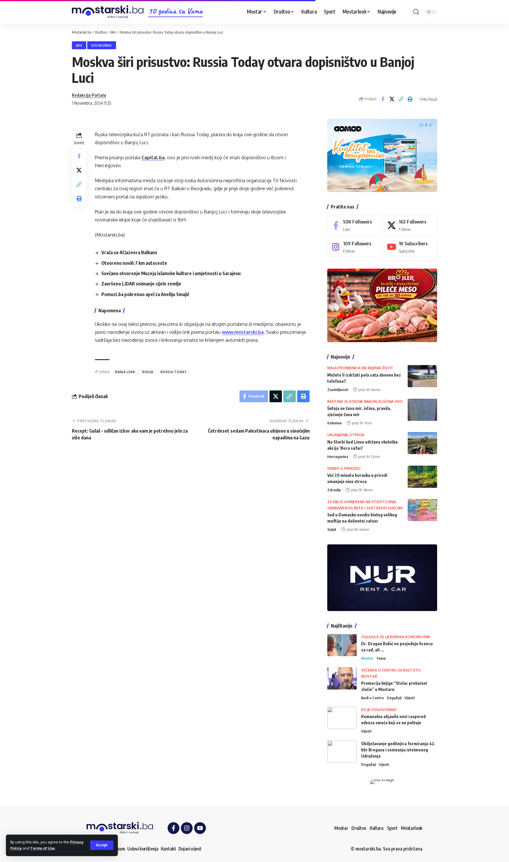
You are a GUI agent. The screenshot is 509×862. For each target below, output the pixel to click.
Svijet (331, 529)
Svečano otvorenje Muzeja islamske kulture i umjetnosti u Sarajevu (171, 273)
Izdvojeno (101, 45)
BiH (79, 45)
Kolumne (334, 423)
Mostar (367, 658)
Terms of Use (42, 848)
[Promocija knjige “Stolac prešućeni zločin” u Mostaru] (342, 678)
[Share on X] (392, 99)
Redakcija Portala (89, 95)
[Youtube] (410, 247)
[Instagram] (354, 247)
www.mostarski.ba (243, 332)
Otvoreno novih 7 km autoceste (134, 263)
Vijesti (409, 697)
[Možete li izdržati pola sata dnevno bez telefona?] (422, 376)
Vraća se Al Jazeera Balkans (129, 252)
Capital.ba (153, 157)
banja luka (125, 372)
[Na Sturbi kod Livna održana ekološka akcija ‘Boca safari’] (422, 443)
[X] (410, 225)
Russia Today (173, 372)
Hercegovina (337, 456)
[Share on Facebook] (383, 99)
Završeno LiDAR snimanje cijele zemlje (141, 284)
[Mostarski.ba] (107, 12)
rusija (147, 372)
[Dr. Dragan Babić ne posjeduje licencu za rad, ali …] (342, 645)
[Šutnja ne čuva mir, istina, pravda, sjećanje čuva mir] (422, 410)
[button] (101, 845)
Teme (381, 658)
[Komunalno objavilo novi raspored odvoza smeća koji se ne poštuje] (342, 718)
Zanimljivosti (337, 389)
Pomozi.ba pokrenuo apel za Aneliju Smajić (145, 294)
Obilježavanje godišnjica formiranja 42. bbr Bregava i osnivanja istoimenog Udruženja (398, 749)
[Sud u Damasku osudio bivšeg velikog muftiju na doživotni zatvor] (422, 510)
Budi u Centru (372, 697)
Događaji (394, 697)
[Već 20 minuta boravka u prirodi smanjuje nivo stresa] (422, 477)
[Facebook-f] (173, 828)
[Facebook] (354, 225)
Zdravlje (334, 489)
